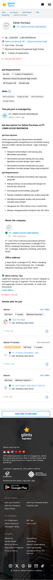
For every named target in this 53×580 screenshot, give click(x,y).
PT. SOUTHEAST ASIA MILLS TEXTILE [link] (28, 385)
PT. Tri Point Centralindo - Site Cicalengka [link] (25, 353)
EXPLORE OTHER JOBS (26, 413)
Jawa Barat (27, 12)
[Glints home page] (8, 4)
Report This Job (10, 295)
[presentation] (8, 4)
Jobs (4, 12)
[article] (26, 320)
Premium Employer (12, 347)
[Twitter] (16, 565)
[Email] (36, 565)
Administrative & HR (15, 41)
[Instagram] (10, 565)
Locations (14, 12)
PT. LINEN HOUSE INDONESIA (31, 26)
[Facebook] (23, 565)
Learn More (8, 290)
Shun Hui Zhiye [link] (18, 320)
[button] (42, 4)
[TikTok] (42, 565)
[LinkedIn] (29, 565)
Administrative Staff (37, 41)
